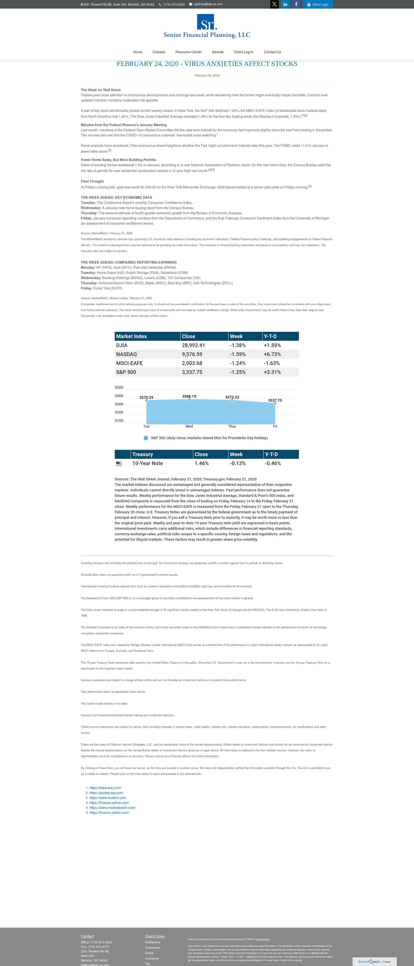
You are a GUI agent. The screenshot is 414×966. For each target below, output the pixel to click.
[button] (137, 52)
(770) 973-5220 (174, 4)
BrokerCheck (263, 939)
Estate (149, 953)
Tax (147, 963)
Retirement (152, 942)
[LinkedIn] (285, 4)
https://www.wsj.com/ (105, 787)
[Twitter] (274, 4)
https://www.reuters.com (107, 797)
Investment (152, 947)
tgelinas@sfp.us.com (208, 4)
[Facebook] (296, 4)
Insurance (152, 958)
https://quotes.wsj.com (106, 792)
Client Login (320, 4)
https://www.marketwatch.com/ (112, 807)
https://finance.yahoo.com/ (109, 802)
